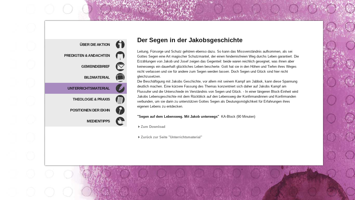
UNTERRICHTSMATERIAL (89, 88)
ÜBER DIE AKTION (95, 44)
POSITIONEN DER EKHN (90, 110)
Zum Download (153, 127)
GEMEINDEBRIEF (95, 66)
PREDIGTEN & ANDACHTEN (87, 55)
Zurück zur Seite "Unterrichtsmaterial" (171, 137)
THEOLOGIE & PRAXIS (91, 99)
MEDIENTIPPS (98, 121)
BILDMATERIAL (97, 77)
